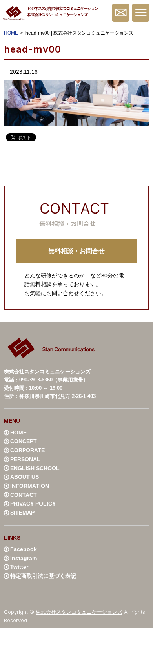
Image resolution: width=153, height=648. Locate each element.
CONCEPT (23, 441)
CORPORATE (27, 450)
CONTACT (23, 495)
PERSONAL (25, 459)
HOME (11, 33)
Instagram (23, 558)
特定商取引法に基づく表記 (43, 576)
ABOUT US (24, 477)
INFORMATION (29, 486)
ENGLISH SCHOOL (35, 468)
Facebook (23, 549)
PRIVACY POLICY (33, 503)
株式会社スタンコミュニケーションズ (79, 612)
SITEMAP (22, 512)
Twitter (19, 567)
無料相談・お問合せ (120, 13)
